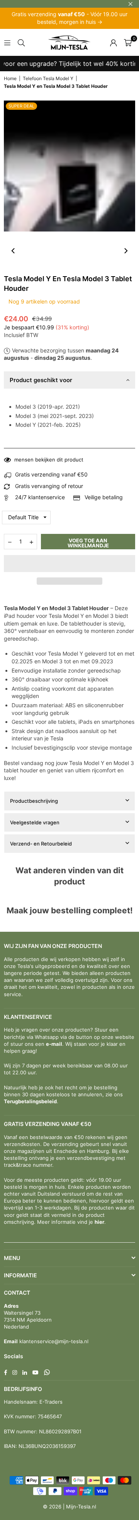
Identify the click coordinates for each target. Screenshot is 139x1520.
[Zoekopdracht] (21, 42)
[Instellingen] (113, 42)
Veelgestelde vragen (34, 822)
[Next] (125, 251)
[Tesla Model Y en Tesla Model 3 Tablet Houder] (21, 250)
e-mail (54, 1044)
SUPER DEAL (21, 106)
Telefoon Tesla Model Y (48, 78)
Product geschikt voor (41, 380)
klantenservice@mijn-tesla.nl (53, 1341)
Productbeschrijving (34, 801)
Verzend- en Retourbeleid (41, 844)
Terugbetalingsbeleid (30, 1101)
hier (99, 1222)
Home (10, 78)
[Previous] (13, 251)
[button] (69, 563)
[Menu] (7, 42)
